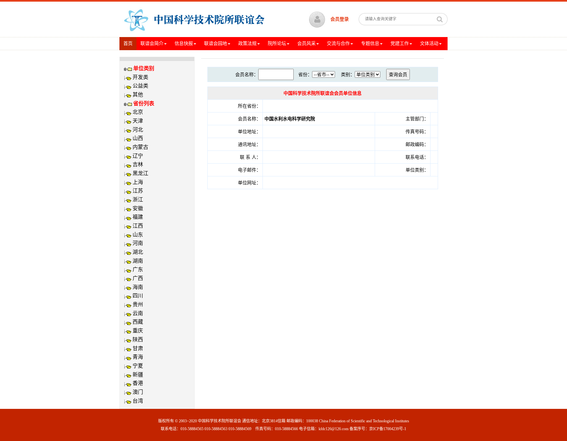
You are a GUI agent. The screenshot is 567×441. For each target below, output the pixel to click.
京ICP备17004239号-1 (387, 429)
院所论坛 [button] (277, 43)
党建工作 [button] (399, 43)
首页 (129, 43)
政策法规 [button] (247, 43)
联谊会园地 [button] (215, 43)
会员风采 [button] (306, 43)
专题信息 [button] (370, 43)
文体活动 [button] (429, 43)
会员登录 (339, 19)
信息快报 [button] (184, 43)
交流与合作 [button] (338, 43)
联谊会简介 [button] (151, 43)
